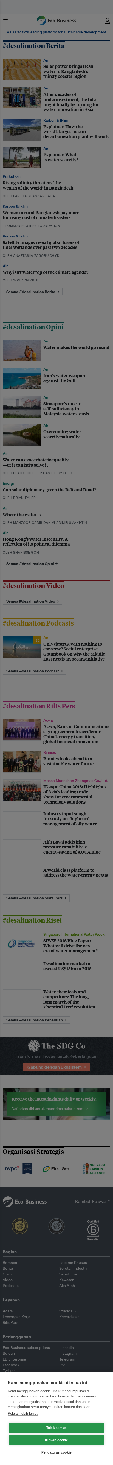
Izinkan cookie (56, 1440)
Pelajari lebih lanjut (23, 1413)
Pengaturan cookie (56, 1452)
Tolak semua (56, 1428)
